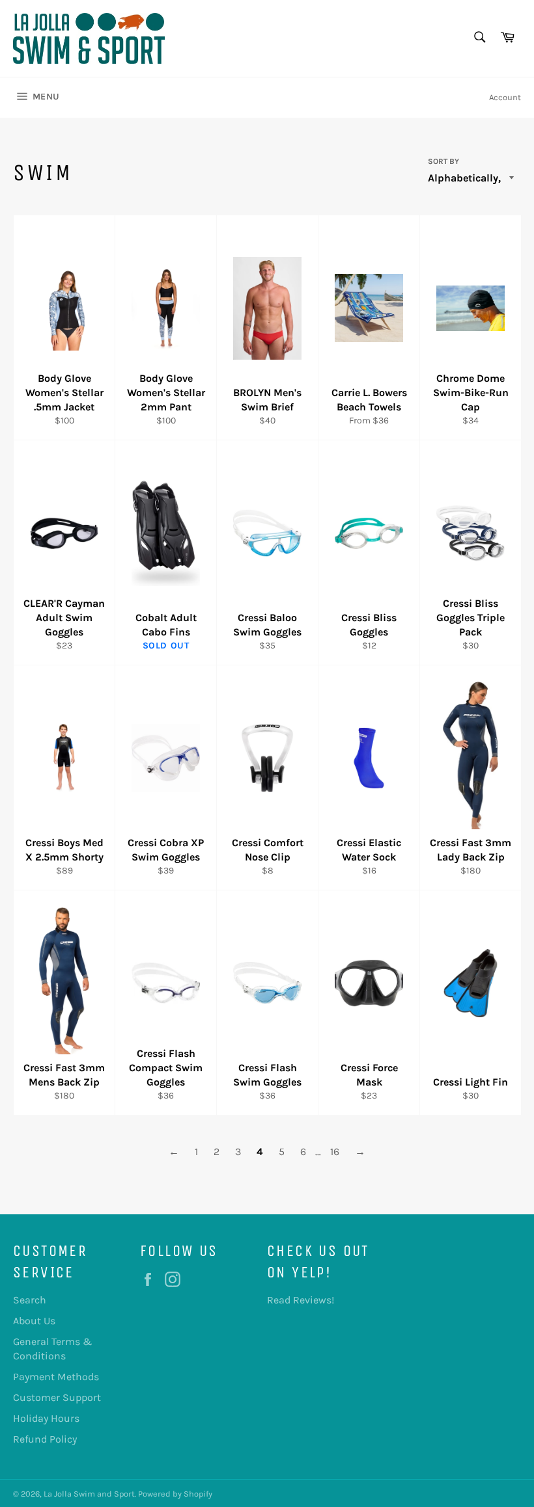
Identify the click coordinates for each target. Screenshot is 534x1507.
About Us (34, 1320)
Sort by (443, 161)
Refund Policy (45, 1439)
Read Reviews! (300, 1300)
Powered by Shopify (175, 1494)
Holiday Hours (46, 1418)
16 (334, 1151)
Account (505, 97)
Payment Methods (56, 1376)
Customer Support (57, 1397)
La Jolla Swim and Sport (89, 1494)
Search (29, 1300)
